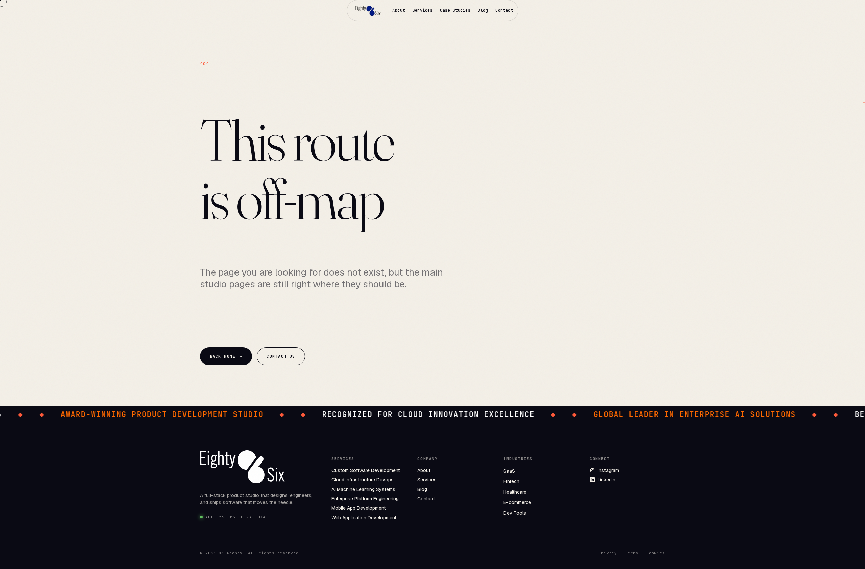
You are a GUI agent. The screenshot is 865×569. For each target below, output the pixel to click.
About (398, 10)
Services (423, 10)
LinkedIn (606, 480)
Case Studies (455, 10)
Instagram (608, 470)
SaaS (509, 471)
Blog (483, 10)
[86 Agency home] (368, 10)
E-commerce (517, 502)
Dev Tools (514, 513)
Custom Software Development (365, 470)
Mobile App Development (358, 508)
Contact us (281, 356)
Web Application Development (363, 518)
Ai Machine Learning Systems (363, 489)
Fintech (511, 481)
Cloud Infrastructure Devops (362, 480)
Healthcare (514, 492)
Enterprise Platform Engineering (365, 499)
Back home (226, 356)
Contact (504, 10)
